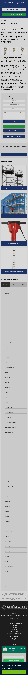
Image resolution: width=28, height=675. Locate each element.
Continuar (14, 671)
